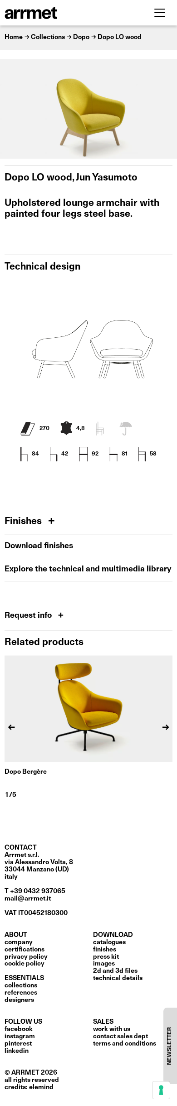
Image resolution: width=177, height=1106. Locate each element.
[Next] (165, 109)
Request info (29, 616)
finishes (104, 949)
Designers (19, 1000)
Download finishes (39, 546)
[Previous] (11, 109)
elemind (41, 1087)
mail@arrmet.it (28, 899)
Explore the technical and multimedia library (88, 569)
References (21, 993)
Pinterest (18, 1044)
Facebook (19, 1029)
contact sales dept (120, 1036)
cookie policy (24, 964)
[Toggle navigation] (159, 13)
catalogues (109, 942)
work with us (111, 1029)
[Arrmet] (56, 12)
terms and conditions (124, 1044)
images (104, 964)
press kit (106, 957)
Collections (21, 985)
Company (19, 942)
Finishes (24, 521)
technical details (118, 978)
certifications (24, 949)
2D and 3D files (115, 971)
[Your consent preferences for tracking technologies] (161, 1090)
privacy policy (26, 957)
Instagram (20, 1036)
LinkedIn (17, 1051)
